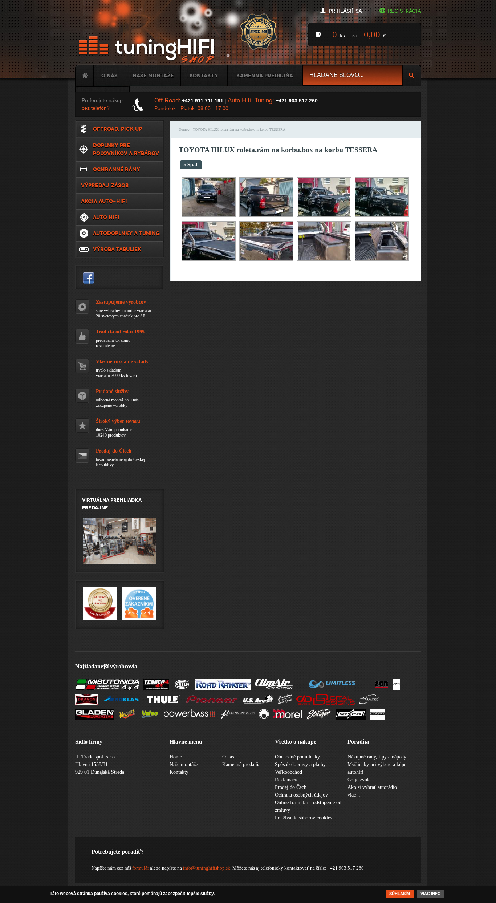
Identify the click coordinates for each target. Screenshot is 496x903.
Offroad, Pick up (117, 129)
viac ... (354, 795)
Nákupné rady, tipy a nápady (376, 757)
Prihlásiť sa (345, 11)
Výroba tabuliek (117, 249)
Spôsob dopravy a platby (300, 764)
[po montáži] (324, 215)
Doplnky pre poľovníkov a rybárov (126, 149)
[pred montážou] (266, 215)
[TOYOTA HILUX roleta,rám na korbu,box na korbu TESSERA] (209, 215)
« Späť (190, 164)
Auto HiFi (106, 217)
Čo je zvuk (358, 779)
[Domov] (147, 50)
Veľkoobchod (288, 772)
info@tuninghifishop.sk (206, 868)
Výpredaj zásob (105, 185)
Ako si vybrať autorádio (372, 787)
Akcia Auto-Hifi (104, 201)
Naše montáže (153, 75)
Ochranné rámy (116, 169)
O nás (109, 75)
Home (84, 75)
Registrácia (404, 11)
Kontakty (204, 75)
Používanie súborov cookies (303, 818)
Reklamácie (286, 779)
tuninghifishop (88, 278)
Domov (184, 129)
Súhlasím (399, 893)
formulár (140, 868)
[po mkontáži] (382, 259)
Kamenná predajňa (264, 75)
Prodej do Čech (290, 787)
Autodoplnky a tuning (126, 233)
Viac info (430, 893)
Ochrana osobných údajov (301, 795)
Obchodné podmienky (297, 757)
